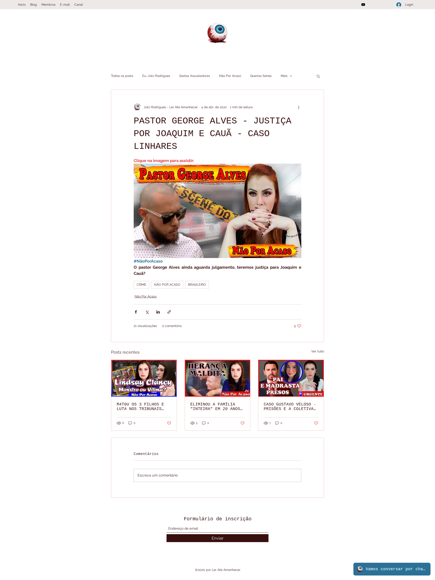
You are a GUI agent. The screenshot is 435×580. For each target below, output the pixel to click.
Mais (284, 76)
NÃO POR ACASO (167, 284)
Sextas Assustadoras (194, 76)
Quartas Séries (261, 76)
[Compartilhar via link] (169, 312)
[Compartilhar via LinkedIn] (158, 312)
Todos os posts (122, 76)
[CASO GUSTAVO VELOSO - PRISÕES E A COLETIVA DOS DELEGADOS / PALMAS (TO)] (291, 378)
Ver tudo (317, 351)
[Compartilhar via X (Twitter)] (147, 312)
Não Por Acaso (230, 76)
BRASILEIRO (197, 284)
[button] (318, 76)
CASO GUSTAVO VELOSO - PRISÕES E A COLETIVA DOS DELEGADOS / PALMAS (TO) (290, 406)
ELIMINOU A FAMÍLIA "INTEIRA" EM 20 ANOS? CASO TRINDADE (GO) (216, 406)
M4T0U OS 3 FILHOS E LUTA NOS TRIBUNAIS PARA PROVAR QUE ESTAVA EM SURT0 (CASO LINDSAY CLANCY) (143, 406)
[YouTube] (363, 4)
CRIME (141, 284)
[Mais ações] (298, 107)
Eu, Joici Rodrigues (156, 76)
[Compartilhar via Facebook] (136, 312)
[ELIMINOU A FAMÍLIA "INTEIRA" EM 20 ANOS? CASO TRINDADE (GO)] (217, 378)
